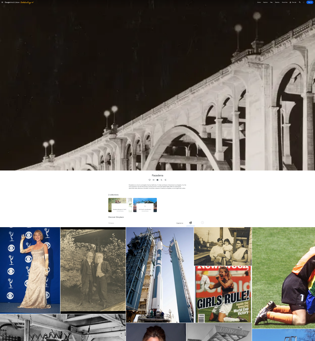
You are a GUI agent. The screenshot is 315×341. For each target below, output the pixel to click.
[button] (2, 2)
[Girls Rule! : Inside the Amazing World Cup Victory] (223, 294)
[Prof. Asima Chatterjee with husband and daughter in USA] (223, 246)
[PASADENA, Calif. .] (160, 275)
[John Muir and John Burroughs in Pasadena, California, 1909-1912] (93, 270)
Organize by (179, 223)
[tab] (190, 223)
